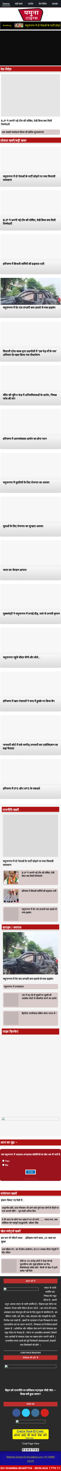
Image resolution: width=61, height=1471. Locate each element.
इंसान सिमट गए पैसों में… (12, 1200)
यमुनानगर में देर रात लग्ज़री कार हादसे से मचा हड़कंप (29, 307)
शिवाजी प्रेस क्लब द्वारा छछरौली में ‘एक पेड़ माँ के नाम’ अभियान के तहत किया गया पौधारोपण (30, 352)
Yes (7, 1161)
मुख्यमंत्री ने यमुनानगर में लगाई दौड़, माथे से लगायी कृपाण (31, 613)
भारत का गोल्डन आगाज (15, 570)
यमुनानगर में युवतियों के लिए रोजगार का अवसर (26, 482)
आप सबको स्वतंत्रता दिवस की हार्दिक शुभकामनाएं (23, 132)
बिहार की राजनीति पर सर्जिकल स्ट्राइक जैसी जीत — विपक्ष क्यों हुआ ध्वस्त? (30, 1392)
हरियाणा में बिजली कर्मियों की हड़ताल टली (23, 263)
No (6, 1165)
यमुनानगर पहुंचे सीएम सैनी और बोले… (22, 657)
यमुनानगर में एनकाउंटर (14, 986)
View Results (30, 1178)
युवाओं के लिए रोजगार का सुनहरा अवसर (23, 526)
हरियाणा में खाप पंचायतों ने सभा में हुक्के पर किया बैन (28, 701)
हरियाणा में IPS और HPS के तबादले (21, 788)
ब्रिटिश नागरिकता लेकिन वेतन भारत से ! (39, 1013)
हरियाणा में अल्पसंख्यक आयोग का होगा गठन (25, 438)
